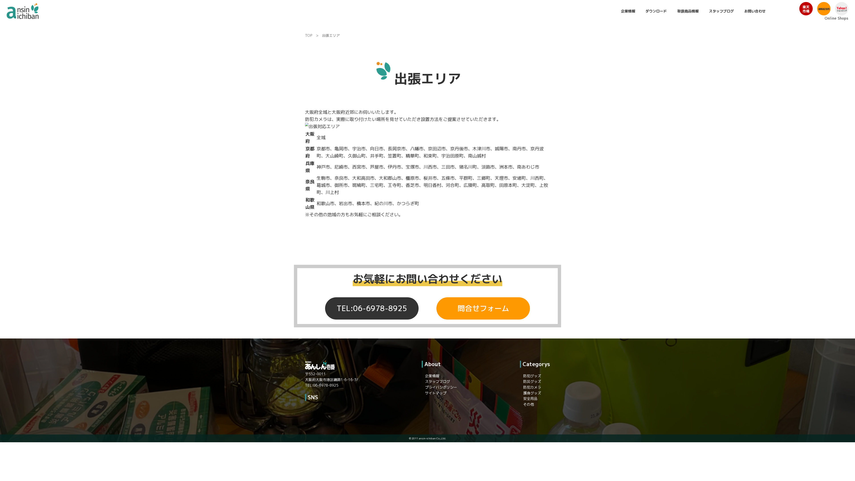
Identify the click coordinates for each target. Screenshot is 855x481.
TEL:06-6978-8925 (372, 308)
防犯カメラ (532, 387)
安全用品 (530, 398)
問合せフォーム (483, 308)
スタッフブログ (721, 11)
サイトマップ (435, 393)
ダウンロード (656, 11)
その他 (528, 404)
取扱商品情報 (688, 11)
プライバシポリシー (441, 387)
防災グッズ (532, 381)
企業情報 (628, 11)
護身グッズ (532, 393)
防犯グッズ (532, 375)
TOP (308, 35)
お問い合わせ (755, 11)
